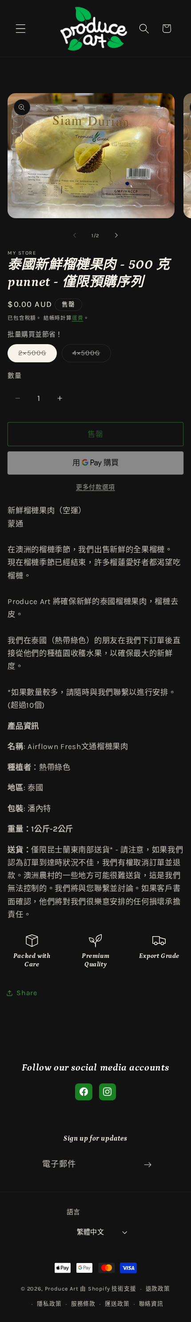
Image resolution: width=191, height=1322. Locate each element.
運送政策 (117, 1303)
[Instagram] (107, 1091)
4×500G (89, 355)
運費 (78, 318)
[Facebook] (83, 1091)
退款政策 (158, 1288)
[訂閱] (148, 1165)
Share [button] (26, 993)
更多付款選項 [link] (95, 486)
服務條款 (83, 1303)
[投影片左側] (74, 235)
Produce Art (62, 1288)
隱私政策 (49, 1303)
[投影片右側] (116, 235)
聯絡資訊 (151, 1303)
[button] (20, 28)
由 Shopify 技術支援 (108, 1288)
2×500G (35, 355)
